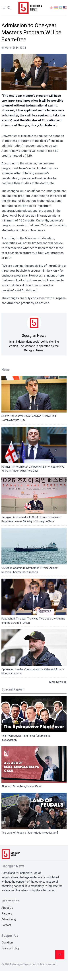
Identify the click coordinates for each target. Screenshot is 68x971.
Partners (6, 913)
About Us (7, 907)
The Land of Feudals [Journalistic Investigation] (29, 832)
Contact (6, 925)
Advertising (8, 919)
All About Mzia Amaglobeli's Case (21, 786)
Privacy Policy (10, 948)
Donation (7, 942)
